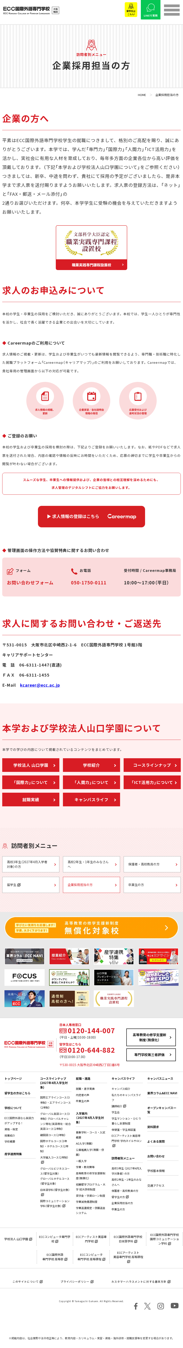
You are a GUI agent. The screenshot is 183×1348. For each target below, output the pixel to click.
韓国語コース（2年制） (53, 1135)
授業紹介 (9, 1135)
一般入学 (81, 1161)
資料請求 (153, 1127)
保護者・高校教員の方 (144, 864)
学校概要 (9, 1141)
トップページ (13, 1078)
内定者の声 (82, 1095)
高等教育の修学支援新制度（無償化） (149, 1037)
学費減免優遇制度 (86, 1202)
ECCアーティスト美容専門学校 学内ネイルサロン (127, 1138)
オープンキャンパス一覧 (161, 1110)
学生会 (116, 1112)
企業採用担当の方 (80, 884)
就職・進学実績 (85, 1089)
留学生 (11, 884)
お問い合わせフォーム (30, 582)
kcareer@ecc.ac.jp (40, 685)
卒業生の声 (82, 1101)
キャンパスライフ (91, 799)
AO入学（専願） (84, 1143)
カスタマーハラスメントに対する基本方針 (138, 1282)
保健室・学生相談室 (124, 1130)
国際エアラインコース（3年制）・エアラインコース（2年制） (55, 1102)
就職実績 (30, 799)
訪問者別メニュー (123, 1158)
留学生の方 (118, 1197)
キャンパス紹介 (121, 1089)
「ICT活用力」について (152, 782)
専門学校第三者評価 (149, 1054)
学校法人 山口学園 (30, 765)
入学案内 (90, 1117)
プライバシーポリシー (74, 1282)
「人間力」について (91, 782)
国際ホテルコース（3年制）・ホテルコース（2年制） (54, 1146)
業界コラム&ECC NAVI (162, 1093)
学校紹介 (91, 765)
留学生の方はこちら (17, 1093)
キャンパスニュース (160, 1078)
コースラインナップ (152, 765)
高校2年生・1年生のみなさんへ (88, 864)
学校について (13, 1108)
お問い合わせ (156, 1156)
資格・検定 (11, 1129)
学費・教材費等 (85, 1167)
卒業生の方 (136, 884)
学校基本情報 (156, 1171)
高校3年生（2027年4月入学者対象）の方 (27, 864)
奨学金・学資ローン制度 (90, 1196)
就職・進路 (83, 1078)
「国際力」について (31, 782)
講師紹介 (117, 1106)
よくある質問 (156, 1141)
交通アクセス (155, 1185)
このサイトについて (25, 1282)
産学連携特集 (13, 1154)
